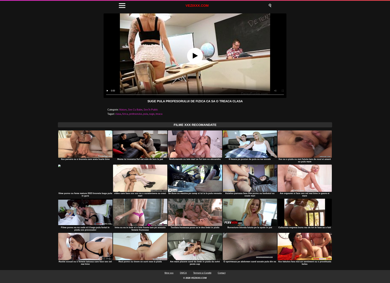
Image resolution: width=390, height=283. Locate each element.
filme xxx (169, 273)
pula (145, 114)
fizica (125, 114)
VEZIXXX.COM (197, 5)
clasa (118, 114)
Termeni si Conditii (202, 273)
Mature (123, 109)
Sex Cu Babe (135, 109)
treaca (159, 114)
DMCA (183, 273)
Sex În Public (151, 109)
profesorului (135, 114)
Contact (221, 273)
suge (151, 114)
